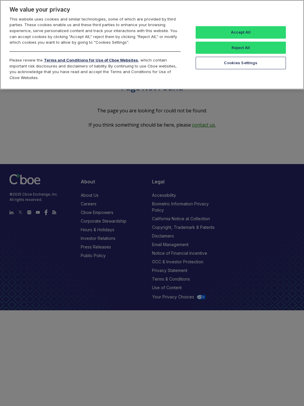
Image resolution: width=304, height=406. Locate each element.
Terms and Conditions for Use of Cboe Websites (91, 60)
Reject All (241, 47)
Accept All (241, 32)
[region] (152, 44)
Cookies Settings (240, 62)
